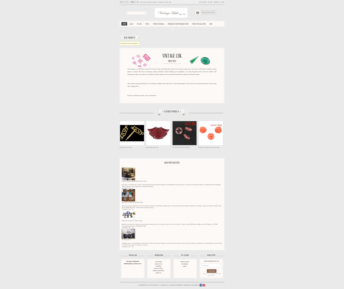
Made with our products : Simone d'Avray (132, 202)
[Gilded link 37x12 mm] (132, 133)
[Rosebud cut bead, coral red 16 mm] (210, 133)
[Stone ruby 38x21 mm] (158, 133)
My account (202, 2)
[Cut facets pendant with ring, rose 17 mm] (184, 133)
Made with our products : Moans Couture (132, 220)
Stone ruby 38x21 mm (152, 147)
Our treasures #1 (126, 239)
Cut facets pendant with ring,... (181, 147)
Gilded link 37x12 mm (126, 147)
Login (222, 2)
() (129, 188)
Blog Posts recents (172, 163)
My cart (210, 2)
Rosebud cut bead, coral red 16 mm (208, 147)
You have (208, 12)
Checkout (216, 2)
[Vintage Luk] (171, 13)
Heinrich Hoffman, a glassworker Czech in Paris (134, 181)
